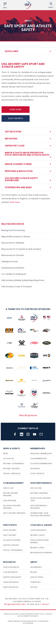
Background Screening (13, 230)
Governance (36, 567)
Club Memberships (38, 458)
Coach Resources (38, 530)
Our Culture (35, 488)
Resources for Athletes (12, 242)
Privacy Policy (39, 614)
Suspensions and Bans (12, 267)
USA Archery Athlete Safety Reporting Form (22, 280)
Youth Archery (9, 530)
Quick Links (11, 51)
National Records (11, 468)
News (5, 453)
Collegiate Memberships (41, 463)
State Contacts (37, 473)
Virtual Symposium (11, 473)
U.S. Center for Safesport (13, 274)
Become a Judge (37, 547)
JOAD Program (9, 500)
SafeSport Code (9, 261)
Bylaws (33, 572)
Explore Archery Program (10, 494)
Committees (35, 582)
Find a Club (8, 488)
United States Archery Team (40, 499)
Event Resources (10, 587)
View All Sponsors (28, 415)
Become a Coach (37, 535)
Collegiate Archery (12, 540)
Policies (33, 587)
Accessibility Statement (29, 616)
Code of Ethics (36, 577)
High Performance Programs (38, 506)
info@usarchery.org (15, 604)
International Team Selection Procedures (40, 514)
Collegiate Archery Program (12, 506)
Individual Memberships (41, 453)
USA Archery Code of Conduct (16, 286)
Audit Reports (15, 118)
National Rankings (39, 493)
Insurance (35, 468)
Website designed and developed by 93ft (22, 621)
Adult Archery (9, 535)
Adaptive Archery (11, 545)
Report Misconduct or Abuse (15, 236)
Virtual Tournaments (13, 550)
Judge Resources (11, 582)
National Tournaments (13, 463)
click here (14, 202)
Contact (44, 604)
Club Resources (10, 572)
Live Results (8, 458)
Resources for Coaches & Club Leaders (21, 249)
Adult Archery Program (14, 513)
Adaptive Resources (12, 577)
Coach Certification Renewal (39, 541)
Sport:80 (30, 623)
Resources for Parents (12, 255)
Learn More (16, 109)
